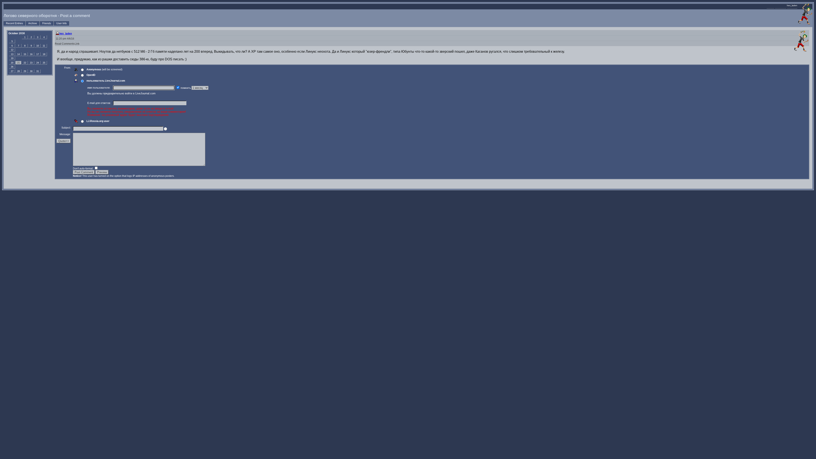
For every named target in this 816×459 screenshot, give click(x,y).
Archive (32, 23)
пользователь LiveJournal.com (105, 80)
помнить (186, 87)
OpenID (90, 75)
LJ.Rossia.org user (97, 121)
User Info (61, 23)
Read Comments (64, 43)
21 (18, 62)
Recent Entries (14, 23)
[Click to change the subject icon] (165, 128)
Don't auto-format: (83, 168)
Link (77, 43)
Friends (46, 23)
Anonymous (93, 69)
